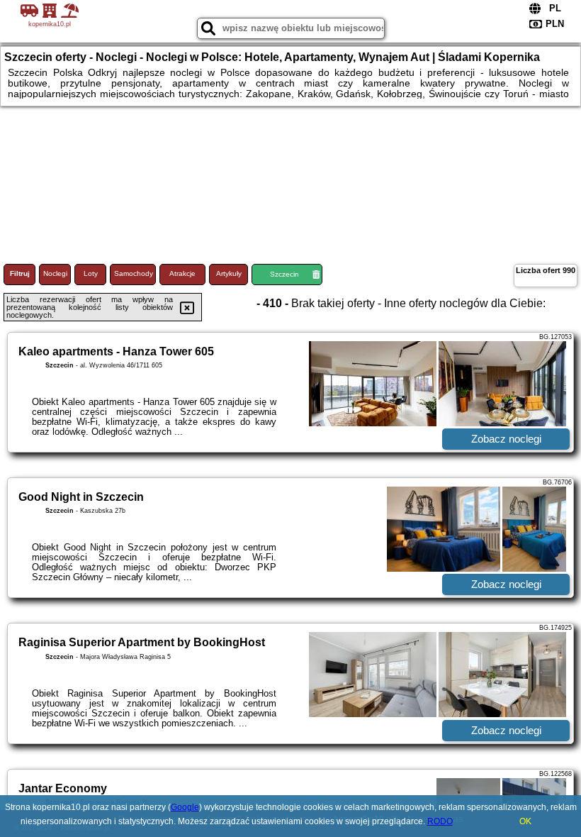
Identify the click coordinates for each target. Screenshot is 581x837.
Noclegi (55, 273)
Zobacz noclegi (506, 439)
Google (185, 807)
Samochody (133, 273)
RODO (440, 821)
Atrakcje (182, 273)
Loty (91, 273)
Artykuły (229, 273)
